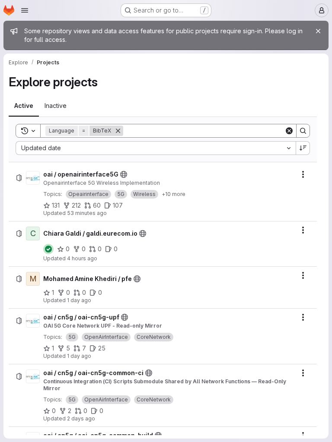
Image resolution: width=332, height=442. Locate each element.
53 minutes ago (87, 213)
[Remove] (118, 131)
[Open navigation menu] (25, 10)
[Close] (318, 31)
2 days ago (81, 418)
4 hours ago (82, 258)
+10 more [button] (173, 194)
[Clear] (289, 131)
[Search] (303, 131)
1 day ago (79, 300)
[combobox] (156, 148)
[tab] (24, 106)
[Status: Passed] (48, 249)
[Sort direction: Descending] (303, 148)
